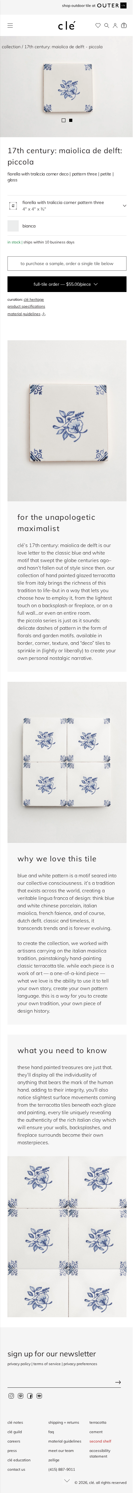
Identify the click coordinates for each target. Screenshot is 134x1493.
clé (91, 1482)
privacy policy (19, 1363)
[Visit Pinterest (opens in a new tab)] (20, 1395)
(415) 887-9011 (61, 1469)
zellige (54, 1460)
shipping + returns (63, 1422)
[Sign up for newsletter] (67, 1383)
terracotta (97, 1422)
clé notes (15, 1422)
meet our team (61, 1450)
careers (13, 1441)
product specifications (26, 306)
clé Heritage (34, 299)
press (12, 1450)
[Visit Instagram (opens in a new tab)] (11, 1395)
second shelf (100, 1441)
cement (96, 1431)
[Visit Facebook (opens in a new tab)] (30, 1395)
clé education (19, 1460)
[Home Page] (67, 25)
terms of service (47, 1363)
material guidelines (24, 313)
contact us (16, 1469)
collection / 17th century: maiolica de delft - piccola (52, 47)
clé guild (14, 1431)
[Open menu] (10, 25)
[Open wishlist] (98, 25)
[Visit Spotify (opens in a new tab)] (39, 1395)
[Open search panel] (107, 25)
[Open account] (115, 25)
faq (51, 1431)
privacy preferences (80, 1363)
